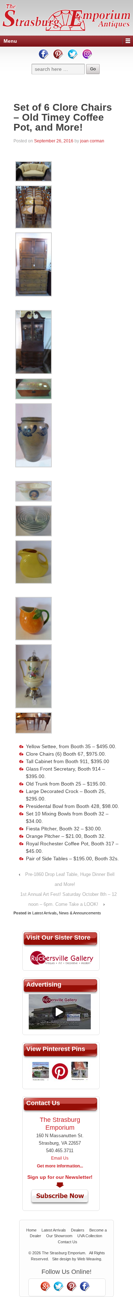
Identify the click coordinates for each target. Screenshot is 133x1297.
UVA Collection (89, 1236)
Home (31, 1230)
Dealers (77, 1230)
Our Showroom (59, 1236)
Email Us (59, 1158)
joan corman (92, 140)
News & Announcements (80, 913)
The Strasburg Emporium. (64, 1253)
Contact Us (67, 1242)
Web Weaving (89, 1259)
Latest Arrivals (44, 913)
